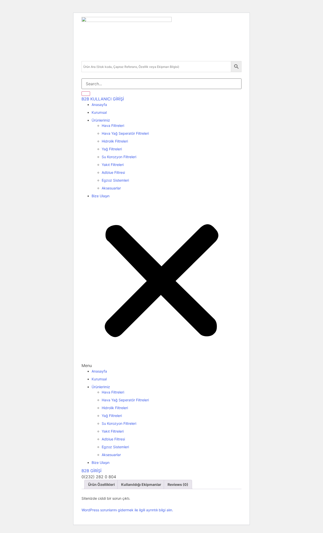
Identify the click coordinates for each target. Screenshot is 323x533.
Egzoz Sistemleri (115, 180)
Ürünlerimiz (101, 120)
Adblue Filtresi (113, 172)
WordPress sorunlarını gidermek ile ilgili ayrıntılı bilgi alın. (127, 510)
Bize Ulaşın (101, 196)
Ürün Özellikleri (101, 484)
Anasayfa (99, 104)
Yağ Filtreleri (112, 149)
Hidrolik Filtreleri (115, 141)
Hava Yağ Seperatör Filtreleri (125, 133)
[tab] (101, 484)
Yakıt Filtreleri (113, 164)
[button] (161, 285)
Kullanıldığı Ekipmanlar (141, 484)
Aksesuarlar (111, 188)
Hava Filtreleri (113, 125)
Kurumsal (99, 112)
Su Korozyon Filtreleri (119, 157)
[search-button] (86, 93)
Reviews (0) (178, 484)
